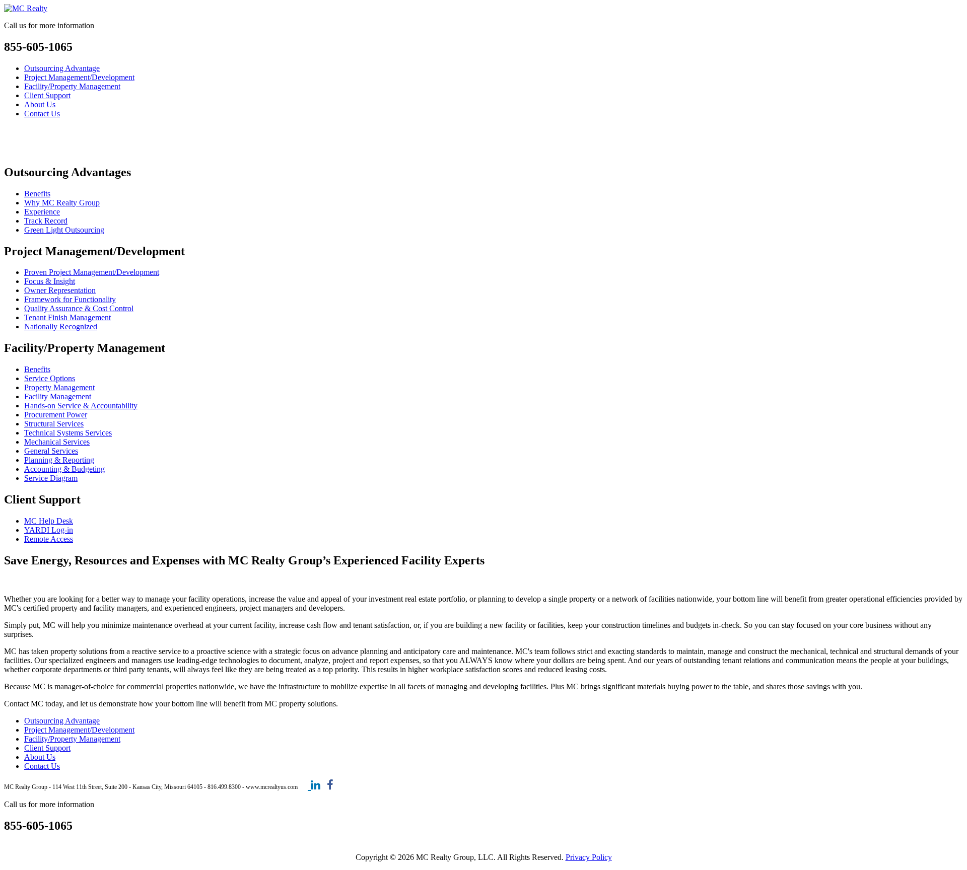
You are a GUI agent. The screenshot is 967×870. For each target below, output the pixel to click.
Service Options (49, 378)
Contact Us (42, 113)
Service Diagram (51, 478)
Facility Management (57, 396)
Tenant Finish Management (67, 317)
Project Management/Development (79, 77)
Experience (42, 211)
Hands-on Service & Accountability (80, 405)
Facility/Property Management (72, 86)
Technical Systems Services (68, 432)
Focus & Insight (49, 281)
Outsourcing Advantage (62, 68)
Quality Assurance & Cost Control (78, 308)
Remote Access (48, 539)
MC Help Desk (48, 521)
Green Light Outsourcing (64, 230)
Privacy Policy (589, 857)
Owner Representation (60, 290)
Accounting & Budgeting (64, 469)
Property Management (59, 387)
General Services (51, 451)
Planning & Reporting (59, 460)
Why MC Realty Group (62, 202)
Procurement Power (55, 414)
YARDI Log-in (48, 530)
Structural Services (54, 423)
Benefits (37, 193)
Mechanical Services (57, 442)
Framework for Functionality (70, 299)
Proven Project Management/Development (91, 272)
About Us (39, 104)
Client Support (47, 95)
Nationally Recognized (60, 326)
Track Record (45, 220)
